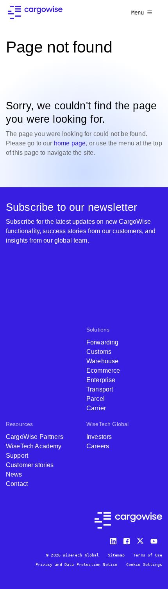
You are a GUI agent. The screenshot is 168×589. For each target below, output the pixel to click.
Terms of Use (147, 555)
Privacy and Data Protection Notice (76, 564)
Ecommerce (103, 370)
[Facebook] (128, 539)
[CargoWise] (35, 12)
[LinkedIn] (114, 539)
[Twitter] (141, 539)
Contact (17, 483)
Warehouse (102, 361)
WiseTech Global (107, 424)
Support (17, 455)
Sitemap (116, 555)
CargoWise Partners (34, 436)
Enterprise (101, 380)
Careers (97, 446)
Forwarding (102, 342)
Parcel (95, 398)
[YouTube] (155, 539)
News (14, 474)
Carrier (96, 408)
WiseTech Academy (34, 446)
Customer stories (30, 465)
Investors (99, 436)
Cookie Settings (144, 564)
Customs (98, 351)
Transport (99, 389)
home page (70, 143)
